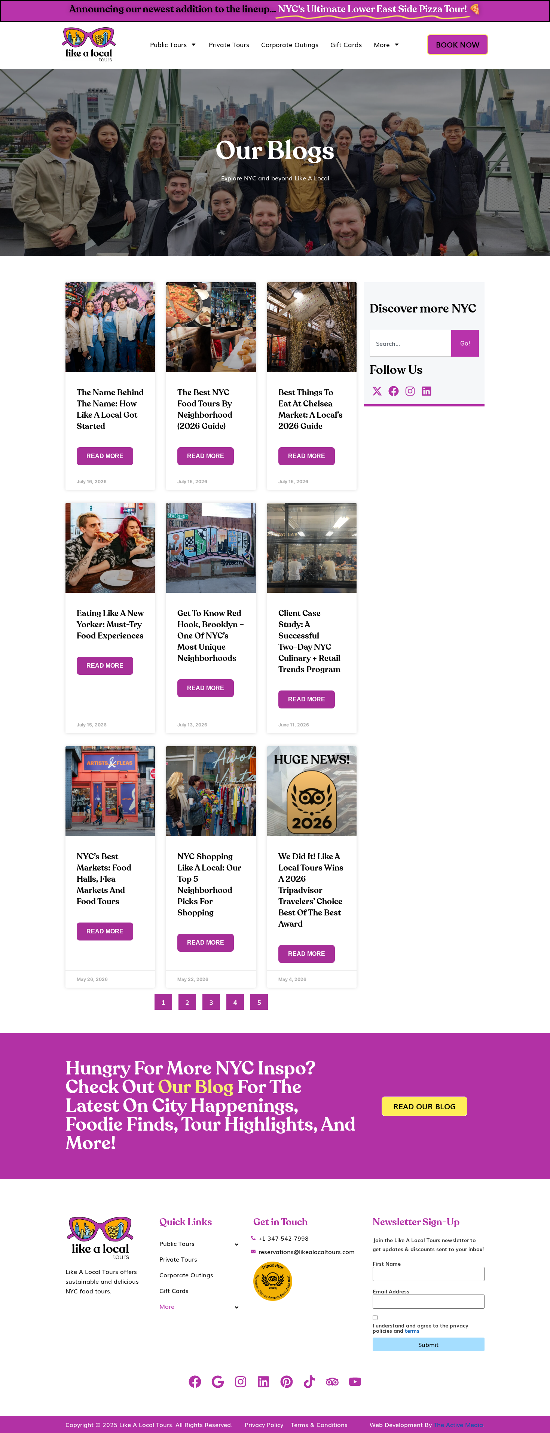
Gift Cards (346, 44)
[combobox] (410, 343)
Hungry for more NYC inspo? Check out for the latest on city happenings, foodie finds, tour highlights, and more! (210, 1106)
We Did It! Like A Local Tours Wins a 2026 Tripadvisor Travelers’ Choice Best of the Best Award (310, 890)
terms (412, 1330)
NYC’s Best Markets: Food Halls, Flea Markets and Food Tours (104, 879)
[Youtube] (355, 1382)
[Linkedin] (263, 1382)
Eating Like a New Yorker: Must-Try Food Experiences (110, 624)
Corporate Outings (289, 44)
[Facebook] (194, 1382)
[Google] (217, 1382)
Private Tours (229, 44)
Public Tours (168, 44)
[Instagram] (240, 1382)
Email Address (391, 1291)
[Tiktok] (309, 1382)
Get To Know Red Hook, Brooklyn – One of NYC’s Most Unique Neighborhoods (210, 635)
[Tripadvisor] (332, 1382)
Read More (104, 456)
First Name (387, 1263)
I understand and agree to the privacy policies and (420, 1328)
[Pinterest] (286, 1382)
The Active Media (458, 1424)
